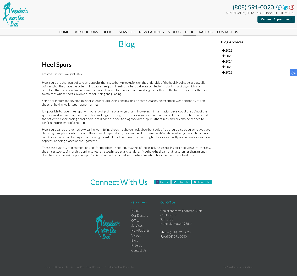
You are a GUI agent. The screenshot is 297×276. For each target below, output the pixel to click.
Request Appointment (276, 19)
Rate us (206, 32)
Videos (174, 32)
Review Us (203, 182)
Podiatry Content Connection (119, 267)
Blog (189, 32)
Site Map (227, 267)
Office (108, 32)
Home (64, 32)
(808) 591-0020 (253, 7)
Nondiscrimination (242, 267)
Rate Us (136, 245)
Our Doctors (86, 32)
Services (127, 32)
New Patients (151, 32)
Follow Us (183, 182)
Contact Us (227, 32)
